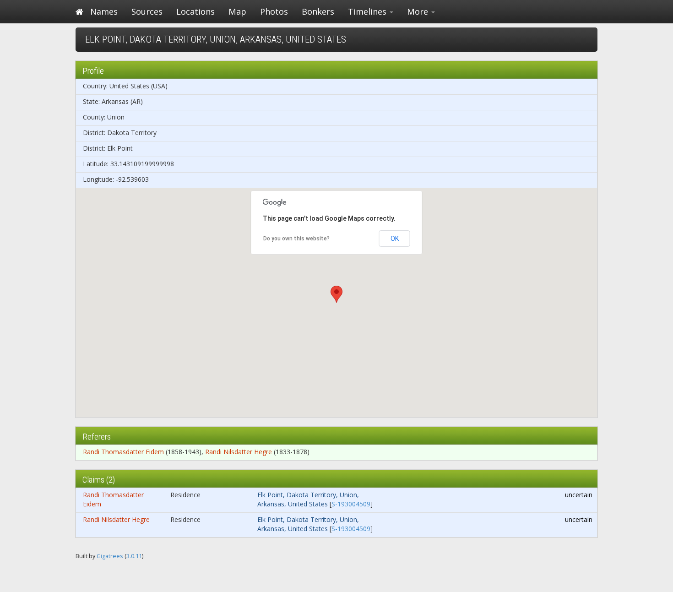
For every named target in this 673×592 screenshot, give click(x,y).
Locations (195, 11)
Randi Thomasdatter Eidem (123, 451)
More (418, 11)
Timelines (368, 11)
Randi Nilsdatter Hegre (238, 451)
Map (237, 11)
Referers (96, 436)
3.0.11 (134, 556)
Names (104, 11)
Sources (147, 11)
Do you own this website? (296, 238)
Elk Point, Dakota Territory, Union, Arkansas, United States (308, 499)
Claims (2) (98, 479)
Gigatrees (110, 556)
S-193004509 (350, 504)
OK (395, 238)
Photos (274, 11)
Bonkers (318, 11)
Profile (93, 70)
